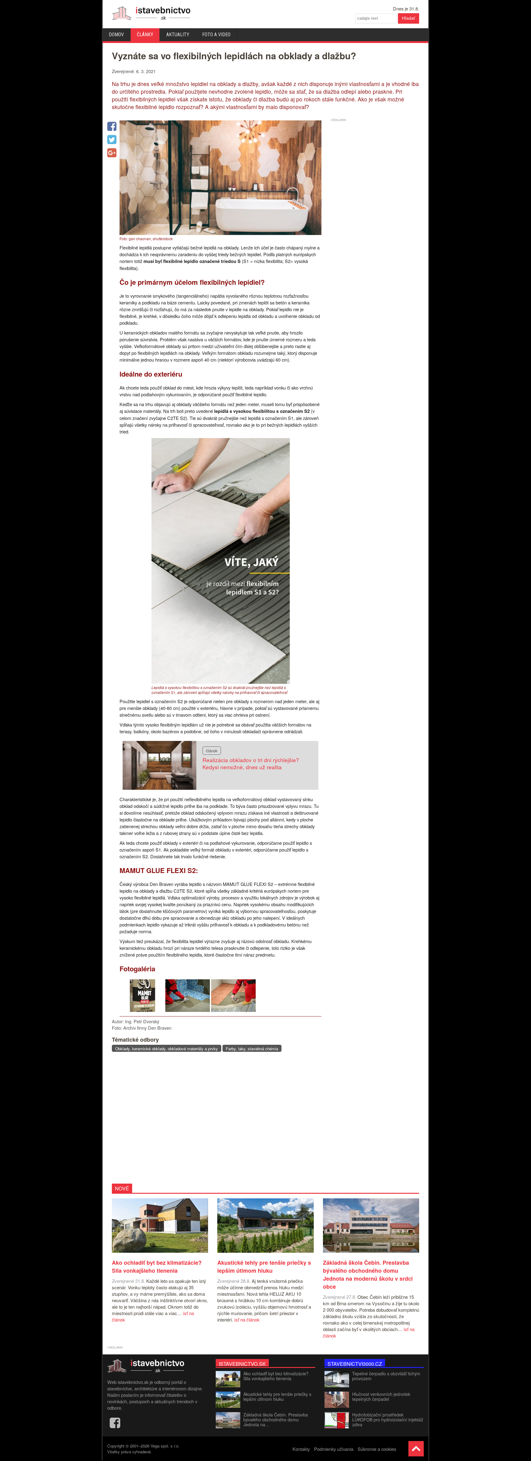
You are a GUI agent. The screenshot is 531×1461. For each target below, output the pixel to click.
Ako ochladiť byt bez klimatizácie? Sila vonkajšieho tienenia (276, 1375)
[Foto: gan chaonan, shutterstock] (220, 233)
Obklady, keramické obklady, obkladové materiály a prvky (166, 1049)
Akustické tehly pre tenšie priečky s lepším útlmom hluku (277, 1396)
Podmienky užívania (333, 1449)
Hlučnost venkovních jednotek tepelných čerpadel (381, 1396)
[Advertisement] (214, 1117)
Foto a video (216, 34)
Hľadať (408, 18)
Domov (116, 34)
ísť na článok (247, 1319)
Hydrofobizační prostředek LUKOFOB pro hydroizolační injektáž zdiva (387, 1420)
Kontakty (301, 1449)
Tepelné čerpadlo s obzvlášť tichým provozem (386, 1375)
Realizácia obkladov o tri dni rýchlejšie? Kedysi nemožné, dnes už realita (251, 763)
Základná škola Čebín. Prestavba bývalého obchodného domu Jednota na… (275, 1420)
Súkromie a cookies (377, 1449)
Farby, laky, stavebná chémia (252, 1049)
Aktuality (177, 34)
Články (145, 34)
